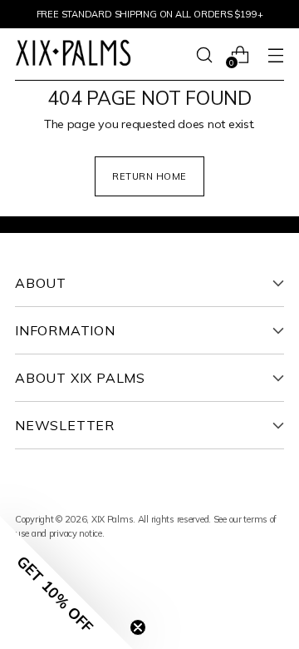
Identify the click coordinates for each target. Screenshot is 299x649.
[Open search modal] (204, 54)
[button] (66, 582)
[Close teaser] (138, 627)
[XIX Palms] (73, 54)
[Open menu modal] (275, 54)
